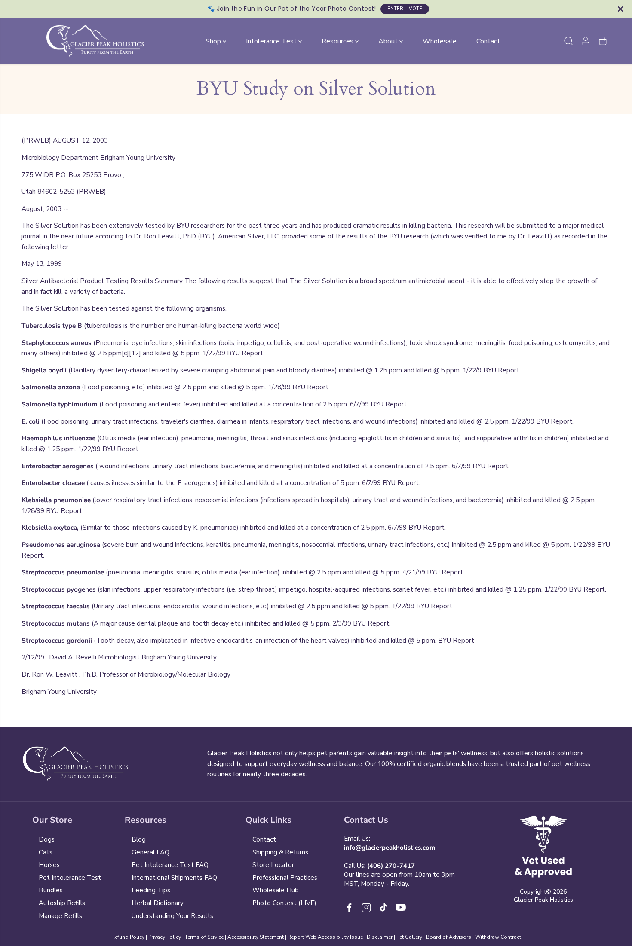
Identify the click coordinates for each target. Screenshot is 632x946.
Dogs (47, 839)
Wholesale (440, 41)
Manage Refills (60, 916)
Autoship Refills (62, 903)
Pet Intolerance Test (70, 877)
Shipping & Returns (280, 852)
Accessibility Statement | (257, 937)
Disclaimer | (381, 937)
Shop (214, 41)
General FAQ (150, 852)
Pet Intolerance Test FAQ (170, 865)
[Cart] (603, 41)
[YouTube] (401, 907)
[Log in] (585, 41)
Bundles (51, 890)
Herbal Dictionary (158, 903)
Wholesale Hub (275, 890)
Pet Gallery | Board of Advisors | (435, 937)
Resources (338, 41)
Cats (45, 852)
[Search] (568, 41)
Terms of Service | (206, 937)
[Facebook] (349, 907)
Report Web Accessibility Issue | (326, 937)
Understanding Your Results (172, 916)
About (388, 41)
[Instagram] (366, 907)
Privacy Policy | (166, 937)
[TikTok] (383, 907)
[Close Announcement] (620, 9)
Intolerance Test (272, 41)
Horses (49, 865)
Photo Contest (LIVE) (284, 903)
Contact (488, 41)
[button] (24, 41)
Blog (139, 839)
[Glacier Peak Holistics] (95, 41)
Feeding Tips (151, 890)
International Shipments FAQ (174, 877)
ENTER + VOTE (404, 9)
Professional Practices (284, 877)
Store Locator (273, 865)
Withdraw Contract (498, 937)
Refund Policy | (129, 937)
